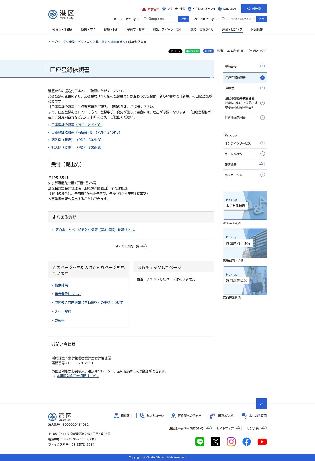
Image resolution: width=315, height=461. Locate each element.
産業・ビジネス (79, 41)
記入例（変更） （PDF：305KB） (77, 147)
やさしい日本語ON (204, 8)
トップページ (56, 41)
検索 (261, 19)
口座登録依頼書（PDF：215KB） (76, 124)
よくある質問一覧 (127, 246)
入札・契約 (100, 41)
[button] (150, 8)
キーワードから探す (145, 19)
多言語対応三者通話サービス (78, 376)
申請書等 (116, 41)
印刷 (210, 51)
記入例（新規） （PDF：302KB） (77, 139)
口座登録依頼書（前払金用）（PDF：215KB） (86, 132)
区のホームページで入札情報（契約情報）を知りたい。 (96, 229)
